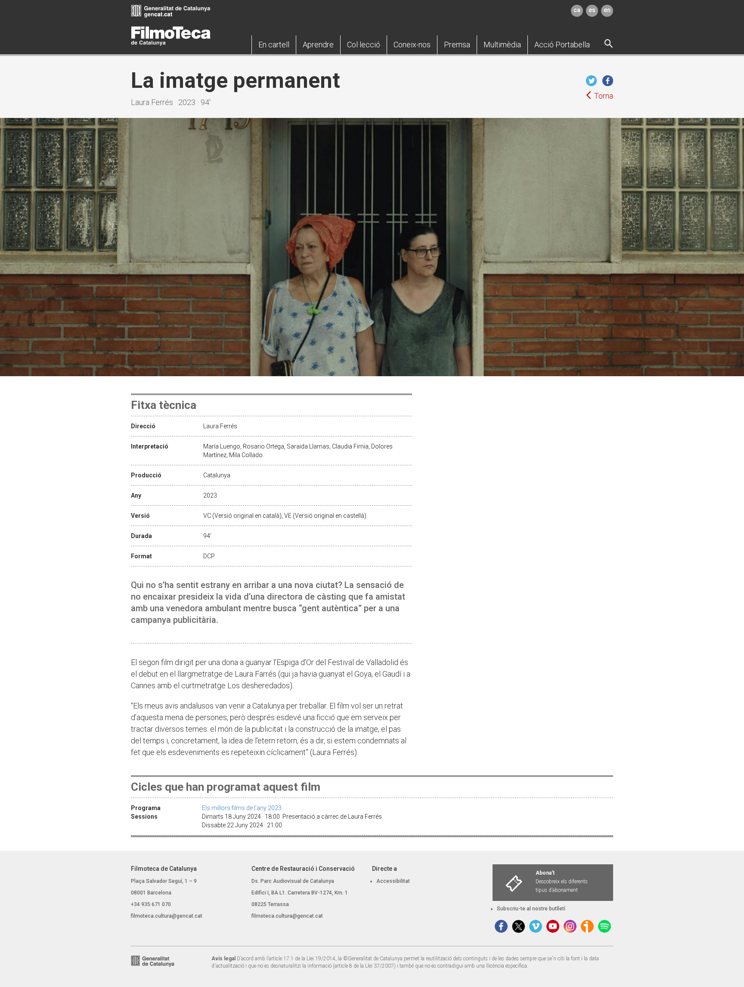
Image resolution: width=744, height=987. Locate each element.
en (607, 9)
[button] (274, 44)
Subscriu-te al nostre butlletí (531, 909)
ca (577, 9)
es (592, 9)
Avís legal (223, 959)
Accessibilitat (393, 881)
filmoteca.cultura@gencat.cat (166, 916)
